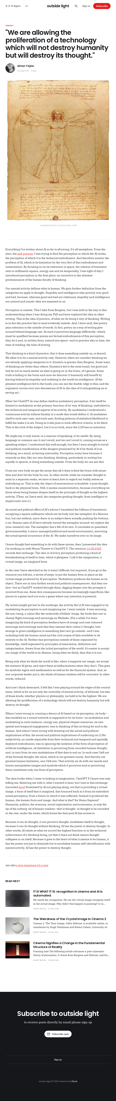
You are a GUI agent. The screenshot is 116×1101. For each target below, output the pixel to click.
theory (9, 25)
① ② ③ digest (13, 5)
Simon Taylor (25, 66)
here (21, 787)
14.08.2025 (94, 548)
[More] (26, 6)
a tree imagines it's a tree (32, 865)
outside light (58, 6)
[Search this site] (76, 6)
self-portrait (25, 253)
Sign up (58, 1059)
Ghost (74, 1081)
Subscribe (102, 6)
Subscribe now (60, 1033)
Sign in (86, 5)
